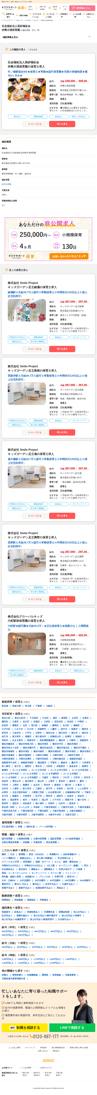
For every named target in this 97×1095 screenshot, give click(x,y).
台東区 (85, 718)
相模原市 (84, 740)
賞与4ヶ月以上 (21, 884)
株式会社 (23, 869)
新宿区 (64, 718)
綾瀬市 (5, 770)
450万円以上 (40, 931)
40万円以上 (22, 947)
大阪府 (49, 706)
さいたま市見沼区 (80, 770)
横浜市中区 (58, 744)
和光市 (47, 785)
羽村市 (5, 740)
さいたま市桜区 (30, 773)
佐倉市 (70, 796)
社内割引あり (64, 919)
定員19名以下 (65, 869)
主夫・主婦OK (9, 880)
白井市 (62, 803)
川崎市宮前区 (42, 759)
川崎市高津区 (8, 759)
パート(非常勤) (46, 826)
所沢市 (87, 777)
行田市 (77, 777)
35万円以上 (37, 947)
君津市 (5, 803)
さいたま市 (24, 807)
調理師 (45, 975)
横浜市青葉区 (8, 755)
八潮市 (15, 788)
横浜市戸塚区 (80, 748)
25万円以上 (67, 947)
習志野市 (14, 800)
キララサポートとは (36, 15)
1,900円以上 (7, 959)
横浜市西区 (43, 744)
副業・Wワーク (43, 862)
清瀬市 (28, 736)
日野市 (38, 733)
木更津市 (27, 796)
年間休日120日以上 (33, 865)
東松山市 (16, 781)
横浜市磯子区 (29, 748)
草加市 (62, 781)
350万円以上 (73, 931)
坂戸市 (49, 788)
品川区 (26, 721)
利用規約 (43, 1048)
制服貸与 (6, 912)
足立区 (66, 725)
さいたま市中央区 (10, 773)
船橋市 (15, 796)
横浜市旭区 (24, 751)
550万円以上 (8, 931)
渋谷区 (70, 721)
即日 (86, 865)
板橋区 (45, 725)
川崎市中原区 (73, 755)
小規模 (79, 869)
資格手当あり (25, 888)
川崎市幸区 (58, 755)
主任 (12, 854)
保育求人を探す (10, 15)
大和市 (49, 766)
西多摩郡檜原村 (47, 740)
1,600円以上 (55, 959)
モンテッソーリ (38, 873)
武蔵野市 (42, 729)
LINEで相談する (72, 1027)
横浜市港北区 (63, 748)
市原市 (34, 800)
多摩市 (68, 736)
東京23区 (6, 718)
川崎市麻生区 (59, 759)
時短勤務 (18, 900)
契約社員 (30, 826)
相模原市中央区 (9, 762)
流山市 (45, 800)
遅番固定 (31, 900)
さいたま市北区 (38, 770)
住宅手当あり (51, 884)
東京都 (5, 706)
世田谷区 (58, 721)
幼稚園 (26, 842)
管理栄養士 (17, 975)
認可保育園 (6, 184)
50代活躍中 (70, 880)
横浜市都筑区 (25, 755)
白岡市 (5, 792)
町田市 (5, 733)
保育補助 (27, 862)
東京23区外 (20, 718)
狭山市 (41, 781)
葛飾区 (76, 725)
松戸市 (38, 796)
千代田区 (34, 718)
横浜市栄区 (70, 751)
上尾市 (51, 781)
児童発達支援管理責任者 (13, 978)
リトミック (70, 873)
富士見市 (27, 788)
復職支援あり (23, 915)
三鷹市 (53, 729)
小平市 (28, 733)
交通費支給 (49, 912)
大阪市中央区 (54, 814)
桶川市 (68, 785)
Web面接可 (85, 880)
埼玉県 (28, 706)
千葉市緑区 (43, 811)
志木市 (36, 785)
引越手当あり (68, 884)
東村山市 (50, 733)
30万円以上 (52, 947)
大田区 (47, 721)
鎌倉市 (64, 762)
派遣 (20, 826)
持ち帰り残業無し (45, 858)
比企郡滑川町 (54, 792)
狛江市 (5, 736)
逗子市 (17, 766)
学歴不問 (59, 876)
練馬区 (55, 725)
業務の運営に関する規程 (79, 1048)
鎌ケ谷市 (82, 800)
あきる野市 (17, 740)
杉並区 (5, 725)
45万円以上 (7, 947)
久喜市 (78, 785)
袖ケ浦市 (39, 803)
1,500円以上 (71, 959)
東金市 (81, 796)
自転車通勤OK (70, 854)
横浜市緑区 (38, 751)
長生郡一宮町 (8, 807)
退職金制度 (64, 912)
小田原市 (86, 762)
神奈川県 (16, 706)
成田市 (60, 796)
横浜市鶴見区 (8, 744)
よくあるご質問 (14, 1048)
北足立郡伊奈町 (19, 792)
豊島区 (15, 725)
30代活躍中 (40, 880)
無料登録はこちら (83, 8)
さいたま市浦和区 (50, 773)
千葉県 (38, 706)
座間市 (85, 766)
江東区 (15, 721)
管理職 (22, 854)
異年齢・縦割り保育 (11, 876)
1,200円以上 (39, 963)
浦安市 (15, 803)
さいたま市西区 (19, 770)
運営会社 (56, 1051)
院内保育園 (51, 842)
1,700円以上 (39, 959)
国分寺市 (63, 733)
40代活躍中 (55, 880)
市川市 (5, 796)
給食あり (18, 912)
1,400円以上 (7, 963)
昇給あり (61, 888)
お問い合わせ (43, 1051)
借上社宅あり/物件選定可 (45, 915)
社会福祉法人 (8, 869)
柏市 (25, 800)
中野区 (81, 721)
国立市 (74, 733)
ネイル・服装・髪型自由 (66, 862)
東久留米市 (40, 736)
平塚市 (53, 762)
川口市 (66, 777)
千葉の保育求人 (59, 1074)
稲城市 (79, 736)
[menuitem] (8, 16)
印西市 (51, 803)
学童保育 (37, 842)
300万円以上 (8, 935)
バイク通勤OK (9, 858)
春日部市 (29, 781)
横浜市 (62, 740)
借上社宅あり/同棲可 (71, 915)
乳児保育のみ (64, 858)
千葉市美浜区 (50, 807)
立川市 (30, 729)
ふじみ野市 (83, 788)
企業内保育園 (39, 838)
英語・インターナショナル (14, 873)
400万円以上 (56, 931)
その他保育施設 (72, 838)
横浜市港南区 (8, 751)
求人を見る (62, 124)
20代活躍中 (25, 880)
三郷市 (38, 788)
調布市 (85, 729)
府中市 (64, 729)
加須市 (5, 781)
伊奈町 (36, 807)
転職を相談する (25, 1027)
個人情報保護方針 (58, 1048)
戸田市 (5, 785)
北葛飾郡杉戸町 (72, 792)
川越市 (45, 777)
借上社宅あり (80, 912)
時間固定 (6, 900)
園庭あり (35, 869)
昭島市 (74, 729)
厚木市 (38, 766)
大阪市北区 (70, 814)
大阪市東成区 (59, 811)
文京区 (75, 718)
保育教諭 (56, 975)
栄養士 (5, 975)
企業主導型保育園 (10, 842)
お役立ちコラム (90, 15)
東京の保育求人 (25, 1074)
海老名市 (73, 766)
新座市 (57, 785)
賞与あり (37, 884)
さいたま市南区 (70, 773)
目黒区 (36, 721)
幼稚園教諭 (32, 975)
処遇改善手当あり (44, 888)
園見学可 (6, 884)
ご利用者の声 (64, 15)
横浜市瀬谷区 (54, 751)
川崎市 (72, 740)
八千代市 (56, 800)
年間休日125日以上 (11, 865)
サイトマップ (30, 1048)
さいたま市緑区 (9, 777)
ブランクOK (45, 876)
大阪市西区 (22, 814)
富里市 (72, 803)
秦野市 (28, 766)
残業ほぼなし (26, 858)
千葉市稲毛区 (27, 811)
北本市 (5, 788)
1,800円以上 (23, 959)
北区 (25, 725)
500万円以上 (24, 931)
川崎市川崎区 (42, 755)
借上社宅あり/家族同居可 (42, 919)
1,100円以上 (55, 963)
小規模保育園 (23, 838)
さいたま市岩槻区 (29, 777)
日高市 (60, 788)
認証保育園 (55, 838)
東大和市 (16, 736)
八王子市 (18, 729)
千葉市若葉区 (84, 807)
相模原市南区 (27, 762)
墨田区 (5, 721)
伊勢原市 (61, 766)
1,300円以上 (23, 963)
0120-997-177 (46, 1036)
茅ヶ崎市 (6, 766)
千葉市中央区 (67, 807)
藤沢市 (74, 762)
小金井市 (16, 733)
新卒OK (71, 876)
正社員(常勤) (8, 826)
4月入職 (51, 865)
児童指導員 (70, 975)
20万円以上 (82, 947)
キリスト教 (56, 873)
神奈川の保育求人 (37, 1074)
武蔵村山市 (55, 736)
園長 (4, 854)
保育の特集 (23, 15)
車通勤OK (54, 854)
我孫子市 (69, 800)
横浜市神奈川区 (26, 744)
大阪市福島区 (75, 811)
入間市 (15, 785)
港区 (55, 718)
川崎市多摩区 (25, 759)
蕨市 (82, 781)
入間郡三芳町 (37, 792)
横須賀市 (42, 762)
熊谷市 (56, 777)
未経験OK (30, 876)
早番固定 (44, 900)
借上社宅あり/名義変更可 (14, 919)
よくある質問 (77, 15)
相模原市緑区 (75, 759)
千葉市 (87, 792)
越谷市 (72, 781)
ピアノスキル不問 (10, 862)
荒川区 (34, 725)
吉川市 (70, 788)
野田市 (49, 796)
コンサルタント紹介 (49, 15)
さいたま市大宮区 (58, 770)
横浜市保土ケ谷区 (10, 748)
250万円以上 (24, 935)
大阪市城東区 (37, 814)
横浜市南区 (72, 744)
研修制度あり (33, 912)
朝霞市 (26, 785)
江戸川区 (6, 729)
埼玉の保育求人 (48, 1074)
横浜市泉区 (85, 751)
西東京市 (31, 740)
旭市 (4, 800)
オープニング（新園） (69, 865)
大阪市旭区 (7, 814)
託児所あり (7, 915)
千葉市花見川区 (9, 811)
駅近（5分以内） (37, 854)
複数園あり (49, 869)
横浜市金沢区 (46, 748)
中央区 (45, 718)
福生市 (85, 733)
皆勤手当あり (8, 888)
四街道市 (27, 803)
